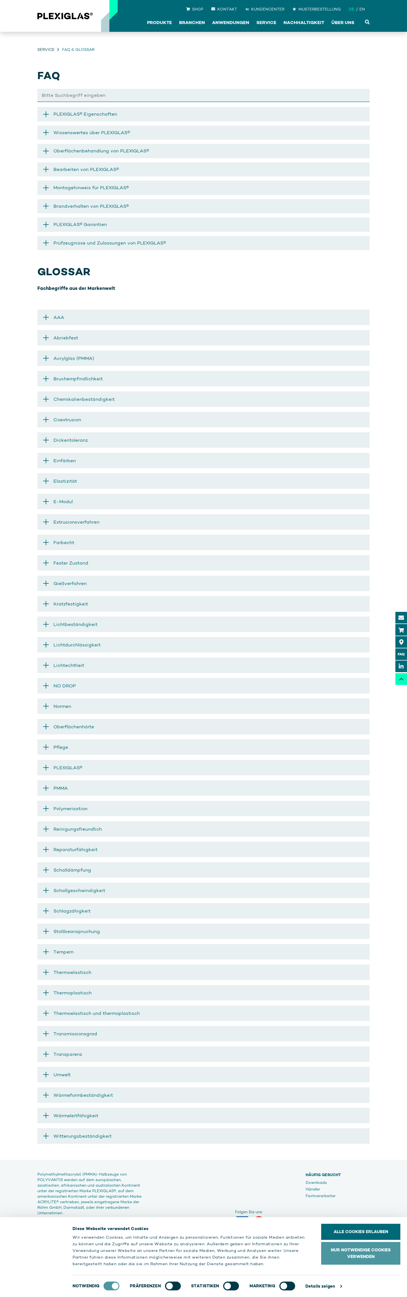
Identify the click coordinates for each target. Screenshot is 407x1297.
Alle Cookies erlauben (361, 1231)
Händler (313, 1189)
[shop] (401, 630)
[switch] (173, 1286)
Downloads (316, 1182)
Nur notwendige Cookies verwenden (361, 1253)
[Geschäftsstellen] (401, 642)
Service (46, 49)
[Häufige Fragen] (401, 654)
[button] (203, 317)
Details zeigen (320, 1286)
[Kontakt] (401, 617)
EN (362, 9)
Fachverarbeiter (321, 1195)
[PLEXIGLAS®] (65, 16)
